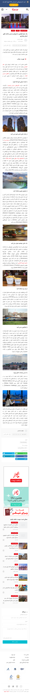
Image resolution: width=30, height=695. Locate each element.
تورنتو (13, 30)
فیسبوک (25, 456)
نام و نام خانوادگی (23, 614)
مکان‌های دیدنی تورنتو (13, 85)
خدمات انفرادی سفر (10, 662)
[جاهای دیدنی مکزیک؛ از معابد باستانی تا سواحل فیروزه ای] (23, 556)
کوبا (16, 585)
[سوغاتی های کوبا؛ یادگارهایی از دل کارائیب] (23, 588)
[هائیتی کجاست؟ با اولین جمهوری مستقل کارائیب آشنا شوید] (23, 535)
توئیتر (13, 453)
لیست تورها (14, 5)
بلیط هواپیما (12, 657)
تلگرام (25, 459)
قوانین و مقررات (25, 660)
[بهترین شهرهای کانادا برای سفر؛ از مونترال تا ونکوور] (23, 567)
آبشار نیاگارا (8, 158)
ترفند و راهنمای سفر (22, 448)
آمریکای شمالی (24, 30)
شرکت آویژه (6, 691)
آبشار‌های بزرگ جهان (19, 158)
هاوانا (16, 575)
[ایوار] (15, 9)
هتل (14, 660)
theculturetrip (23, 442)
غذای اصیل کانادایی (22, 263)
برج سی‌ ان (6, 140)
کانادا (18, 30)
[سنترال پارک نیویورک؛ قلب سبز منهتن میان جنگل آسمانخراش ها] (23, 598)
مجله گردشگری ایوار (24, 662)
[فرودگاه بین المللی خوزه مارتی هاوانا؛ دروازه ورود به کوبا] (23, 577)
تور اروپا (13, 655)
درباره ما (27, 657)
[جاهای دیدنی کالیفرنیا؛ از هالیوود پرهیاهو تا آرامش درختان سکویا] (23, 525)
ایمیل (26, 621)
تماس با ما (26, 655)
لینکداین (12, 456)
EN (6, 9)
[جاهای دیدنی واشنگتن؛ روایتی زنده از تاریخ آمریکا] (23, 546)
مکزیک (16, 554)
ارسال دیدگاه (15, 642)
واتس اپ (25, 453)
